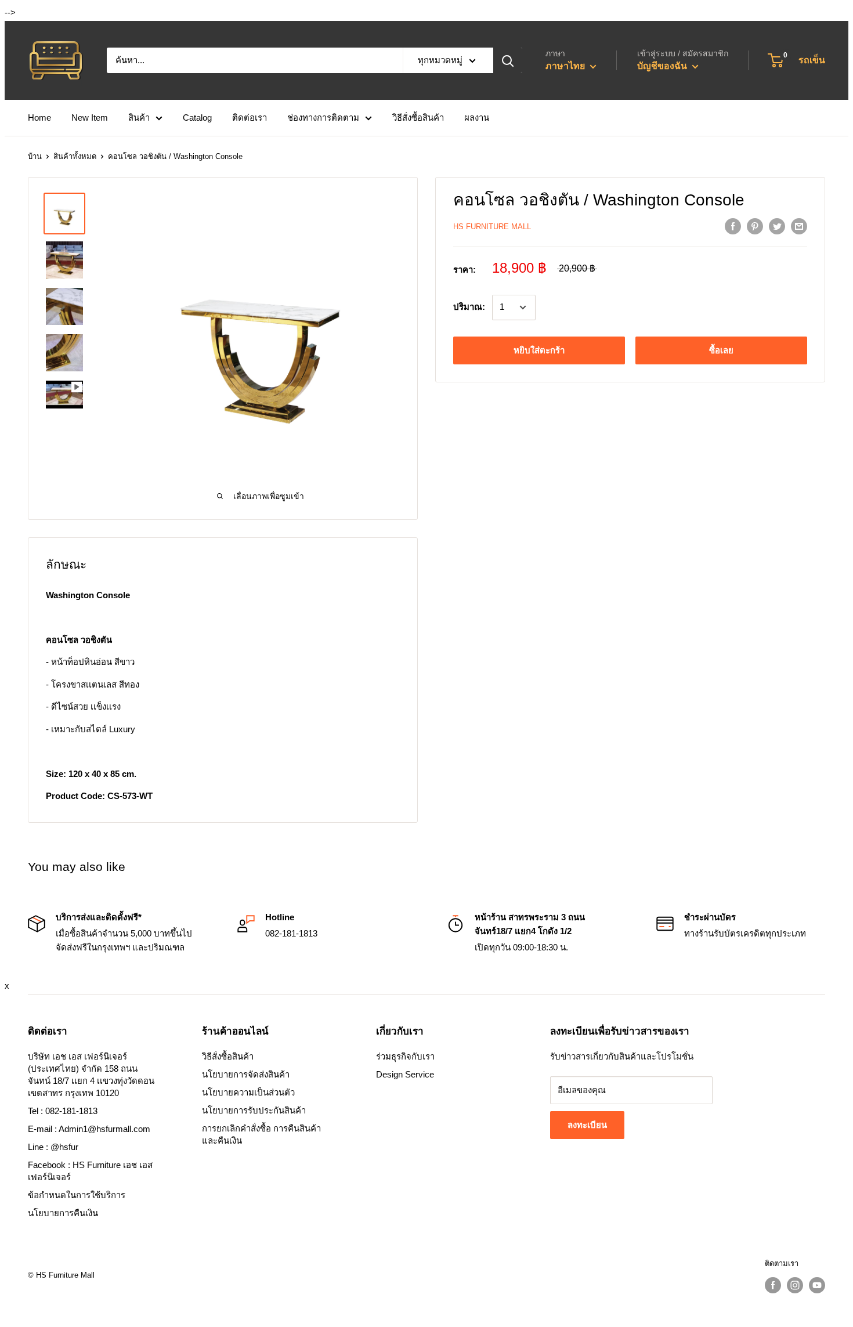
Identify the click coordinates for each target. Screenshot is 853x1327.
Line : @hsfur (53, 1147)
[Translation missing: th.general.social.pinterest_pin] (755, 226)
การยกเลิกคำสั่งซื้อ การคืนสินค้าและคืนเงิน (261, 1134)
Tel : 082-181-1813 (62, 1111)
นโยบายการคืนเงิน (63, 1213)
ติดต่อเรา (249, 117)
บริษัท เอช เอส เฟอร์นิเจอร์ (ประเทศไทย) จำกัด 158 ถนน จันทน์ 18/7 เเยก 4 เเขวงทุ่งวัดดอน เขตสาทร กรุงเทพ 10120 (91, 1074)
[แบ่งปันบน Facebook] (733, 226)
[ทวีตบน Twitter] (777, 226)
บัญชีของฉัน (663, 66)
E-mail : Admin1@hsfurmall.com (89, 1129)
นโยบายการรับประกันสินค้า (254, 1110)
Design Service (405, 1074)
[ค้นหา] (507, 60)
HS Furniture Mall (492, 226)
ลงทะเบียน (587, 1125)
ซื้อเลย (721, 350)
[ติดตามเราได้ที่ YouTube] (817, 1285)
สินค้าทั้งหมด (74, 156)
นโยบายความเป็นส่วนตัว (248, 1092)
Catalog (197, 117)
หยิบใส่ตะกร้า (539, 350)
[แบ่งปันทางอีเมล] (799, 226)
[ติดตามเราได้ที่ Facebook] (773, 1285)
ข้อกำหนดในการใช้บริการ (76, 1195)
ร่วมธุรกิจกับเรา (405, 1056)
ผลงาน (476, 117)
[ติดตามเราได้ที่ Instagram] (795, 1285)
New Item (89, 117)
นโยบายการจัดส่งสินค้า (246, 1074)
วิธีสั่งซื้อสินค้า (418, 117)
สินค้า (139, 117)
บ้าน (35, 156)
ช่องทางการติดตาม (323, 117)
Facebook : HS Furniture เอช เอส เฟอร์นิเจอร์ (90, 1171)
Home (39, 117)
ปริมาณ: (469, 307)
